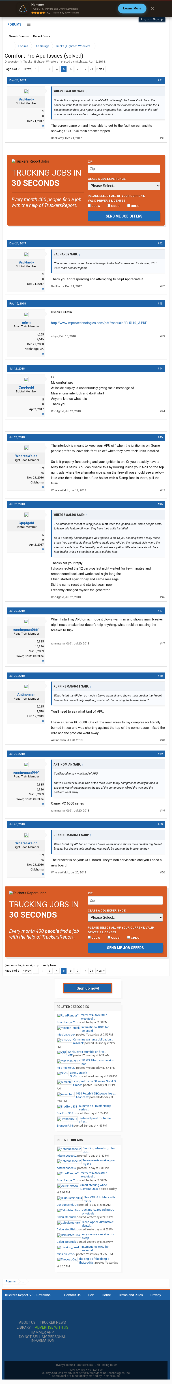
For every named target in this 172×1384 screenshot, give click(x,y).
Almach (77, 1085)
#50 (160, 824)
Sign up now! (88, 988)
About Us (27, 1322)
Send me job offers (124, 216)
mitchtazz (81, 61)
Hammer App (42, 1332)
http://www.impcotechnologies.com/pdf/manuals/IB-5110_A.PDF (99, 323)
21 (91, 69)
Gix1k (73, 1076)
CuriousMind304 (67, 1204)
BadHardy (26, 99)
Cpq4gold (26, 387)
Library (24, 1327)
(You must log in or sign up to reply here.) (31, 965)
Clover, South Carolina (30, 656)
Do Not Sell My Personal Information (42, 1338)
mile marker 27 (66, 1067)
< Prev (27, 69)
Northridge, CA (34, 348)
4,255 (40, 334)
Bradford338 (65, 1113)
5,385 (40, 641)
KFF (70, 1055)
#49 (160, 753)
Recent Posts (41, 36)
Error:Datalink (78, 1072)
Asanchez (82, 1097)
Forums (14, 24)
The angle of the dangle (94, 1258)
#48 (160, 675)
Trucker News (53, 1322)
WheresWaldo (26, 456)
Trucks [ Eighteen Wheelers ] (42, 61)
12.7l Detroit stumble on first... (87, 1051)
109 (41, 468)
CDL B (115, 206)
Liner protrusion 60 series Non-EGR (95, 1081)
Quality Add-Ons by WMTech (86, 1373)
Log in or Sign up (152, 19)
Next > (101, 69)
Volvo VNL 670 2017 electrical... (94, 1016)
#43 (160, 303)
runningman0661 (26, 630)
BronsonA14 (65, 1125)
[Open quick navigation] (161, 46)
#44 (160, 368)
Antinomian (26, 694)
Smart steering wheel (94, 1185)
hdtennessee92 (67, 1155)
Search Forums (19, 36)
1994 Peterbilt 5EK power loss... (96, 1093)
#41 (160, 80)
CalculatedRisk (66, 1217)
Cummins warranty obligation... (93, 1039)
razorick (78, 1043)
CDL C (135, 206)
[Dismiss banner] (153, 8)
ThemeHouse (111, 1375)
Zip (90, 161)
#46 (160, 504)
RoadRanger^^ (66, 1022)
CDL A (95, 206)
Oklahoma (37, 482)
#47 (160, 610)
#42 (160, 243)
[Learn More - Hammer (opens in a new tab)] (86, 8)
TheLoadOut (87, 1262)
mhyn (26, 322)
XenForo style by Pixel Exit (86, 1370)
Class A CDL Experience (107, 179)
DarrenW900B (89, 1188)
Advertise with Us (51, 1327)
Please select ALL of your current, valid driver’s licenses (116, 198)
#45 (160, 437)
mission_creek (66, 1034)
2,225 (40, 706)
